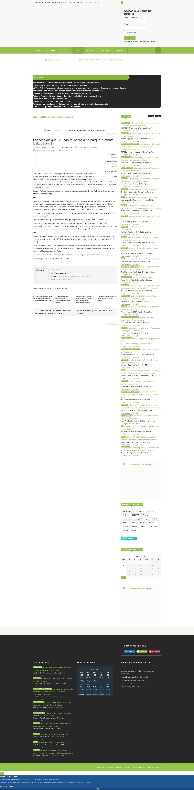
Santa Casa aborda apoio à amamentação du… (138, 354)
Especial (120, 50)
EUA (155, 519)
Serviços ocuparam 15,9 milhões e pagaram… (137, 253)
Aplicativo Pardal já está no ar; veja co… (136, 184)
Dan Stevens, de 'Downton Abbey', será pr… (137, 431)
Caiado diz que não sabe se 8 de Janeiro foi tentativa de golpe (107, 298)
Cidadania (124, 215)
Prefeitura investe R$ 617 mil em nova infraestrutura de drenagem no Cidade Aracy (42, 298)
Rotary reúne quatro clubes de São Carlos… (137, 211)
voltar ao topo (112, 324)
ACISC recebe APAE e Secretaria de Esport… (137, 410)
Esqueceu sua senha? (132, 41)
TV (122, 426)
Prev (152, 116)
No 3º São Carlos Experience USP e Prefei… (136, 399)
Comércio (151, 511)
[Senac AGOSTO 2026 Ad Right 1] (140, 479)
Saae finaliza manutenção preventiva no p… (137, 344)
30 (158, 575)
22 (152, 572)
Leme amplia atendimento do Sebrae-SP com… (138, 421)
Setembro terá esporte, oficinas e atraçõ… (136, 173)
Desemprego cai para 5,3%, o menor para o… (138, 138)
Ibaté (123, 197)
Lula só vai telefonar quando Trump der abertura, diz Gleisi (94, 312)
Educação (124, 380)
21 (146, 572)
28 (146, 575)
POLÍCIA (151, 523)
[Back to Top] (2, 773)
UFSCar (125, 530)
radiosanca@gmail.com (64, 279)
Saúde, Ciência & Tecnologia (130, 143)
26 (135, 575)
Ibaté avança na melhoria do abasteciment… (137, 261)
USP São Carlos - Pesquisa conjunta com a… (137, 152)
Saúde (143, 526)
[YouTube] (158, 85)
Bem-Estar (51, 50)
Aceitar (97, 789)
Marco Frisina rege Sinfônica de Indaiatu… (136, 280)
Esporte (147, 519)
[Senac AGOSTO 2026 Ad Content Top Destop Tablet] (75, 121)
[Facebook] (158, 77)
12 (135, 568)
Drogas (145, 515)
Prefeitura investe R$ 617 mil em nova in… (136, 333)
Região (134, 526)
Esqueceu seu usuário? (147, 41)
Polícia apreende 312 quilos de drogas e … (136, 312)
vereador (135, 530)
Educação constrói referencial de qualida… (137, 386)
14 (146, 568)
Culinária (124, 189)
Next (159, 116)
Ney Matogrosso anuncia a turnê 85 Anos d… (137, 290)
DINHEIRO (135, 515)
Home (35, 2)
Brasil (77, 50)
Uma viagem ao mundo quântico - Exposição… (138, 272)
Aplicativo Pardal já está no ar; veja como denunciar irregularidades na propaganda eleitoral (85, 299)
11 (129, 568)
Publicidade (88, 2)
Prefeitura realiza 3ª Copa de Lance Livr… (136, 232)
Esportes (124, 226)
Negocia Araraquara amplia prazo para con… (137, 453)
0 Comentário (65, 150)
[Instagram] (158, 82)
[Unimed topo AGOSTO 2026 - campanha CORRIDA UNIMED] (120, 64)
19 (135, 572)
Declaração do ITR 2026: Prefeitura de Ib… (136, 442)
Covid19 (125, 515)
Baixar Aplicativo (44, 2)
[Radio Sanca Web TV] (53, 60)
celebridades (139, 511)
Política (114, 157)
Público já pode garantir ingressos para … (136, 221)
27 (141, 575)
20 (141, 572)
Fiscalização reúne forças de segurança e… (137, 301)
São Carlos (105, 50)
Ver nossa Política (6, 786)
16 (158, 568)
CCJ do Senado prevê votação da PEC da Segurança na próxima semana (62, 299)
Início (39, 50)
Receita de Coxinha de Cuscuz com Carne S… (138, 192)
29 (152, 575)
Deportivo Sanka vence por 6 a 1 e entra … (136, 365)
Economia (124, 133)
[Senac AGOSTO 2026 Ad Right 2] (140, 604)
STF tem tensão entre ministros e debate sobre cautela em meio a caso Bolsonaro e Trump (53, 312)
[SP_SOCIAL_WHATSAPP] (158, 88)
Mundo (65, 50)
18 (129, 572)
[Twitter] (158, 80)
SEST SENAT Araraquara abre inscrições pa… (137, 128)
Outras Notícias (126, 167)
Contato (96, 2)
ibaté (134, 523)
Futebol (125, 523)
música (142, 523)
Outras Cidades (126, 277)
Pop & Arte (124, 285)
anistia (114, 166)
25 (129, 575)
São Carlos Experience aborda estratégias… (136, 322)
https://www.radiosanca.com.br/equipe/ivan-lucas (75, 277)
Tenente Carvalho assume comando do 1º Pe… (138, 376)
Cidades (90, 50)
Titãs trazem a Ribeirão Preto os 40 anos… (136, 162)
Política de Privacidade (76, 2)
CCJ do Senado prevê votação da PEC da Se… (138, 242)
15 (152, 568)
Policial (123, 306)
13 (141, 568)
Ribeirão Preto (126, 157)
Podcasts (64, 2)
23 (158, 572)
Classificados (55, 2)
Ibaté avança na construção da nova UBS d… (137, 200)
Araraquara (125, 122)
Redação (45, 147)
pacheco (107, 164)
